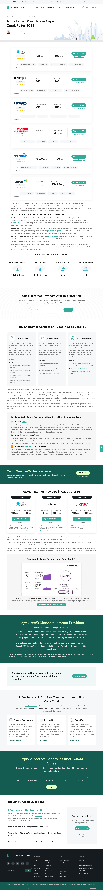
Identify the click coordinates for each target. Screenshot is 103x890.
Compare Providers (15, 740)
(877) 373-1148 (79, 131)
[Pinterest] (17, 863)
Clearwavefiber (49, 871)
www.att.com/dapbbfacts (25, 530)
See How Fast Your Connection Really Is (51, 604)
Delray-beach (49, 780)
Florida (23, 16)
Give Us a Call (83, 472)
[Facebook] (8, 863)
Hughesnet (48, 865)
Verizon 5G (29, 446)
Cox (35, 865)
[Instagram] (27, 863)
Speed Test (62, 876)
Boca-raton (13, 777)
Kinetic (36, 873)
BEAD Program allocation (21, 404)
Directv (47, 868)
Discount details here (74, 527)
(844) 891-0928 (79, 105)
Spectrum (27, 435)
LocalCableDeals (31, 706)
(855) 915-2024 (79, 79)
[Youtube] (22, 863)
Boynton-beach (32, 777)
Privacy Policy (93, 888)
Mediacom (37, 868)
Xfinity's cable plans (17, 223)
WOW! (47, 863)
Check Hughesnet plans (79, 160)
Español (94, 1)
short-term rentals (82, 368)
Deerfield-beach (32, 780)
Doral (81, 780)
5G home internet (53, 236)
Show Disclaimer (17, 67)
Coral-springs (84, 777)
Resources (62, 871)
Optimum (37, 876)
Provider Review (83, 876)
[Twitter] (13, 863)
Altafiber (47, 860)
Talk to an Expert (79, 676)
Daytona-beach (14, 780)
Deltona (65, 780)
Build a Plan (43, 740)
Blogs (61, 874)
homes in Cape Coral (52, 632)
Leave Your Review (83, 476)
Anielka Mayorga (18, 31)
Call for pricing (39, 185)
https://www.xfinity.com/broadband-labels (49, 530)
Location (14, 16)
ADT (46, 873)
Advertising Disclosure (85, 865)
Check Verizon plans (79, 134)
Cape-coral (48, 777)
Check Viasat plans (79, 185)
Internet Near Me (64, 860)
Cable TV (62, 863)
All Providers (49, 876)
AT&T (24, 421)
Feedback (101, 448)
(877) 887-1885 (79, 53)
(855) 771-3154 (90, 7)
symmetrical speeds (54, 231)
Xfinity (37, 435)
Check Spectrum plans (79, 108)
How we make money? (69, 1)
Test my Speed (74, 740)
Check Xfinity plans (79, 82)
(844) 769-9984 (79, 156)
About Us (81, 860)
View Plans (21, 522)
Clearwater (66, 777)
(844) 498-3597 (79, 182)
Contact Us (81, 863)
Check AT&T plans (79, 57)
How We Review (83, 873)
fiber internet (38, 816)
